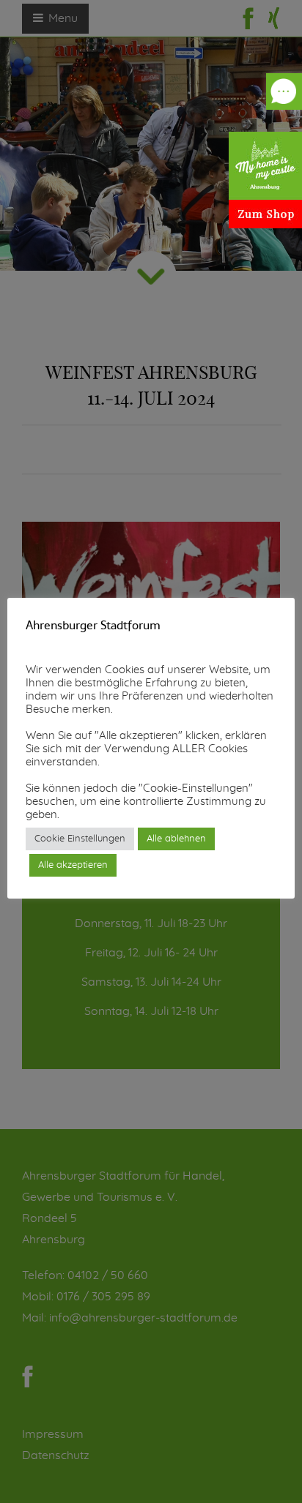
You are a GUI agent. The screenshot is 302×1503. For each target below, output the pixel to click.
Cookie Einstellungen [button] (79, 839)
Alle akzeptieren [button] (73, 865)
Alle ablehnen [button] (176, 839)
